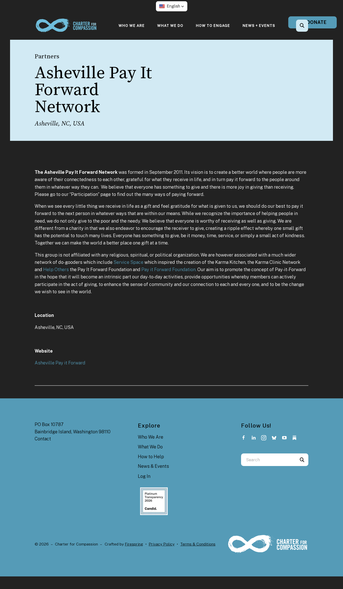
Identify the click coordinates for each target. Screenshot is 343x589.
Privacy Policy (162, 544)
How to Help (151, 456)
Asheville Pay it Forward (60, 362)
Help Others (56, 269)
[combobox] (308, 25)
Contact (43, 438)
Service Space (128, 262)
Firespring (134, 544)
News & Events (153, 466)
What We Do (170, 25)
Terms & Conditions (197, 544)
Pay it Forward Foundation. (168, 269)
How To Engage (213, 25)
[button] (171, 6)
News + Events (259, 25)
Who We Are (132, 25)
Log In (144, 476)
